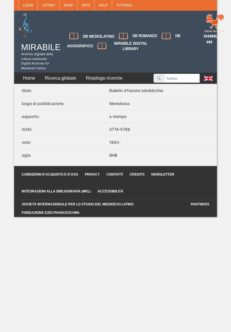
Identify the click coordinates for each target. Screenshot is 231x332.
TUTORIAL (124, 5)
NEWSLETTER (162, 174)
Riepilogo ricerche (104, 78)
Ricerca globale (60, 78)
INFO (86, 5)
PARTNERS (200, 204)
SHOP (68, 5)
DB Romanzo (144, 36)
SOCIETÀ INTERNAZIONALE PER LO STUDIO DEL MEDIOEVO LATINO (78, 204)
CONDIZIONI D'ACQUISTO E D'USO (50, 174)
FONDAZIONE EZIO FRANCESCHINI (50, 213)
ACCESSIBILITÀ (110, 191)
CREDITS (137, 174)
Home (29, 78)
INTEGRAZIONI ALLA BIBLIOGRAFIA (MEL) (56, 191)
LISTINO (48, 5)
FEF (209, 41)
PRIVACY (92, 174)
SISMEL (210, 36)
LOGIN (28, 5)
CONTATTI (114, 174)
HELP (103, 5)
